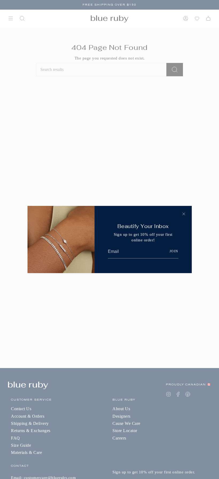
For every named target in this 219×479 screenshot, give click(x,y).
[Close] (183, 214)
